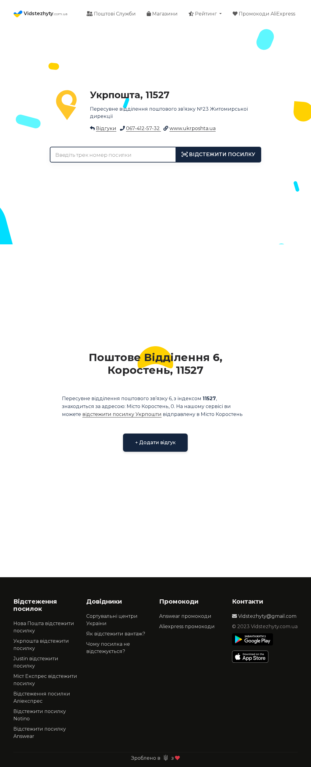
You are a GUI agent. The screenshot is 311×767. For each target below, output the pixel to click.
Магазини (164, 14)
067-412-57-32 (143, 128)
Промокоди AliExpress (266, 14)
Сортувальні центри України (112, 619)
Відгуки (106, 128)
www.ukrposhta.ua (192, 128)
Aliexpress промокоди (187, 626)
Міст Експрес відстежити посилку (45, 679)
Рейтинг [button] (206, 14)
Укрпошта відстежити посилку (41, 644)
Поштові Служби (114, 14)
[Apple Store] (252, 657)
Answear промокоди (185, 616)
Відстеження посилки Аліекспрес (41, 697)
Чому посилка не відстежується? (108, 647)
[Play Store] (252, 639)
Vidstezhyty (44, 13)
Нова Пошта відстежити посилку (43, 627)
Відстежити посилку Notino (39, 715)
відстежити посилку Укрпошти (122, 414)
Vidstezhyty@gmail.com (266, 616)
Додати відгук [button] (157, 442)
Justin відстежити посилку (35, 662)
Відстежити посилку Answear (39, 732)
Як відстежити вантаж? (115, 634)
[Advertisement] (155, 294)
